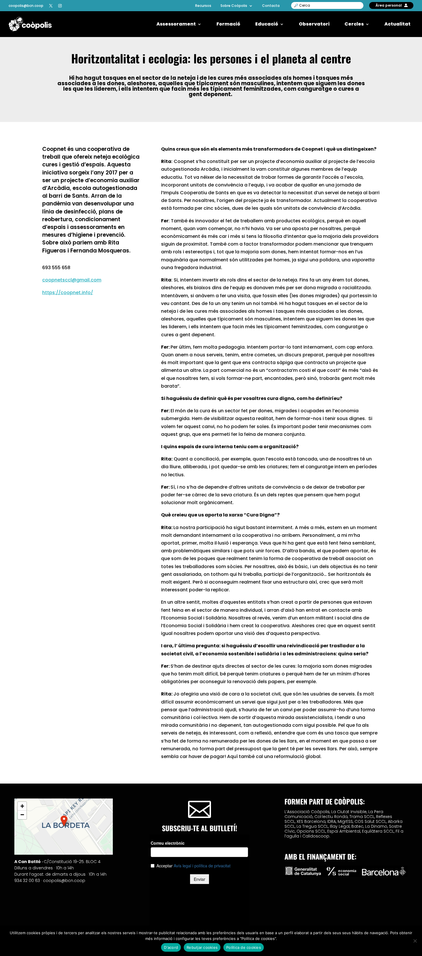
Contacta (271, 5)
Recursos (203, 5)
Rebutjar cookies (202, 947)
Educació (266, 24)
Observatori (314, 24)
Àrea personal (388, 5)
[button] (64, 821)
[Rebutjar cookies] (415, 941)
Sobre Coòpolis (233, 5)
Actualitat (397, 24)
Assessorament (176, 24)
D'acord (171, 947)
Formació (228, 24)
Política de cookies (243, 947)
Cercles (354, 24)
